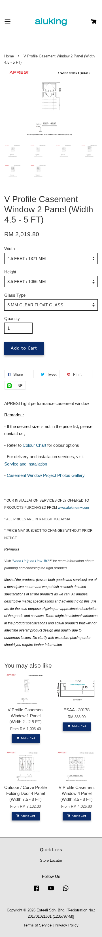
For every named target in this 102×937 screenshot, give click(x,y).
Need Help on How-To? (31, 561)
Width (9, 248)
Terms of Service (38, 925)
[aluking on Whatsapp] (66, 891)
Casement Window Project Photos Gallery (46, 475)
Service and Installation (25, 464)
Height (10, 271)
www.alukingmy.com (73, 508)
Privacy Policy (66, 925)
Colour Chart (34, 445)
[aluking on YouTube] (51, 891)
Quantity (12, 318)
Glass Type (15, 295)
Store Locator (51, 860)
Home (9, 56)
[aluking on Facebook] (36, 891)
